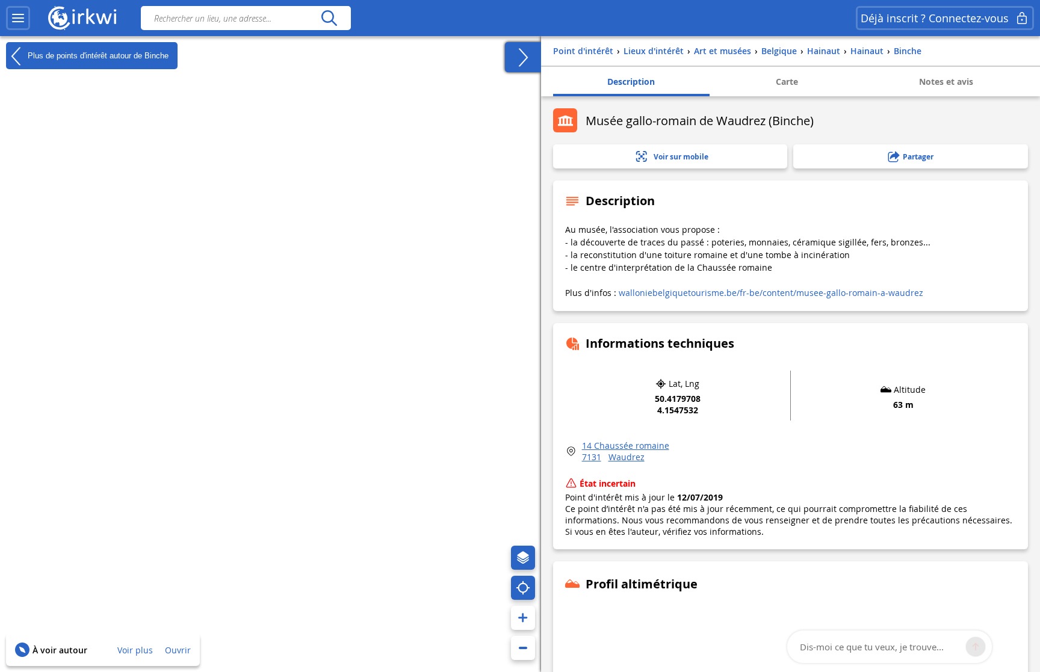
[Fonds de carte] (523, 558)
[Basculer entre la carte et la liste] (523, 57)
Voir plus (135, 650)
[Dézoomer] (523, 648)
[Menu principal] (18, 18)
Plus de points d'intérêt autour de (97, 55)
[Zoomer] (523, 618)
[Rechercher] (329, 18)
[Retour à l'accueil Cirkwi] (82, 18)
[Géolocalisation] (523, 588)
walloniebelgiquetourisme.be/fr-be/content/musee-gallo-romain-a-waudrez (771, 292)
